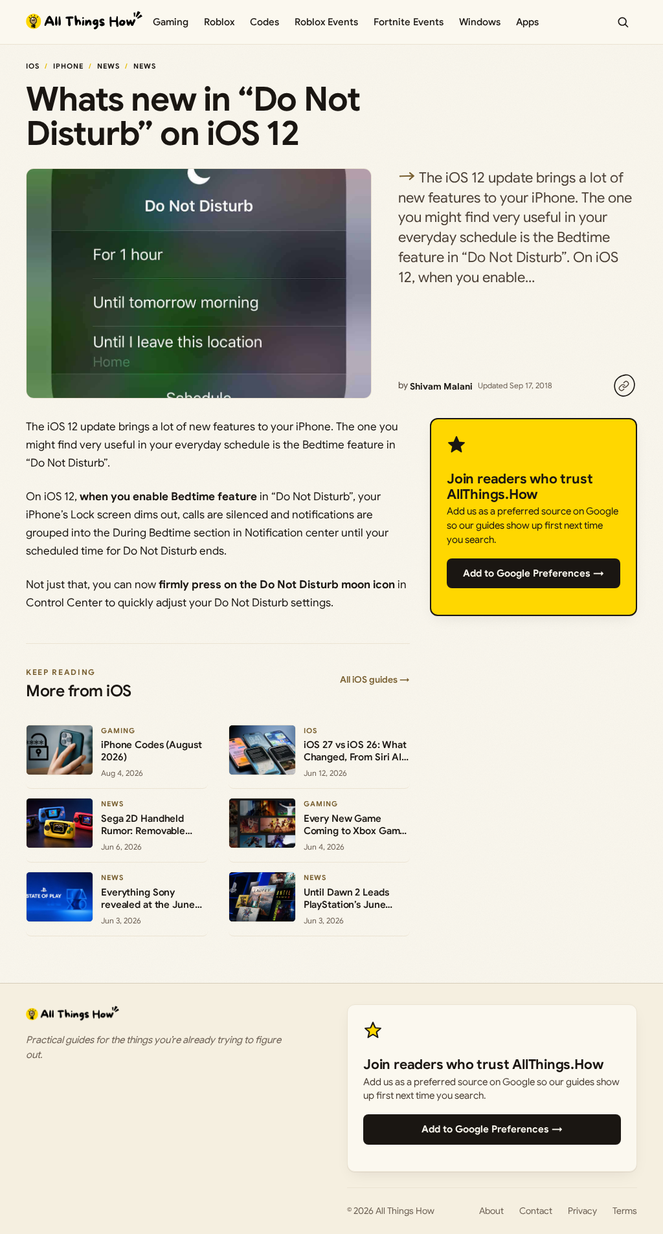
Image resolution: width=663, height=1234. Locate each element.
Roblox (219, 22)
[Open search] (623, 22)
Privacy (582, 1211)
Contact (535, 1211)
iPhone (68, 66)
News (108, 66)
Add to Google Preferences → (533, 573)
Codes (264, 22)
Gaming (170, 22)
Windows (479, 22)
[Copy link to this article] (624, 386)
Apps (527, 22)
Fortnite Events (409, 22)
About (491, 1211)
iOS (32, 66)
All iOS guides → (375, 679)
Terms (624, 1211)
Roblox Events (326, 22)
